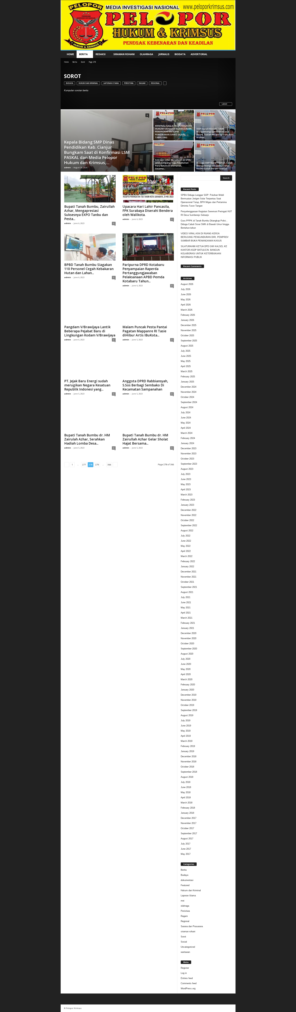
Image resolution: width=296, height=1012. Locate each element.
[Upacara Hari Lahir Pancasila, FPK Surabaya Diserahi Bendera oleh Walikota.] (148, 188)
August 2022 (187, 530)
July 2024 (185, 412)
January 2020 (187, 689)
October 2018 (187, 766)
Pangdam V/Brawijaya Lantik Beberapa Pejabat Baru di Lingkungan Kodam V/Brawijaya (89, 331)
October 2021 (187, 582)
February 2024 (188, 438)
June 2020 (186, 664)
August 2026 (187, 284)
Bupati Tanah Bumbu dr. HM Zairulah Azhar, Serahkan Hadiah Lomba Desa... (87, 439)
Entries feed (187, 978)
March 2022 (186, 556)
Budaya (69, 83)
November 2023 (188, 453)
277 (84, 464)
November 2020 (188, 638)
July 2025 (185, 351)
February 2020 (188, 684)
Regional (155, 83)
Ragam (142, 83)
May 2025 (185, 361)
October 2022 (187, 520)
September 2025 (189, 340)
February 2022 (188, 561)
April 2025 (186, 366)
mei (182, 900)
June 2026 (186, 294)
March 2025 (186, 371)
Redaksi (101, 54)
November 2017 (188, 823)
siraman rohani (188, 931)
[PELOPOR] (148, 25)
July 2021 (185, 597)
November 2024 (188, 392)
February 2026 (188, 315)
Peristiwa (128, 83)
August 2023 (187, 469)
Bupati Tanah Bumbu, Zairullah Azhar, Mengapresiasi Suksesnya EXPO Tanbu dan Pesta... (89, 212)
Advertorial (199, 54)
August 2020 (187, 653)
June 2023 (186, 479)
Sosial (184, 941)
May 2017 (185, 854)
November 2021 (188, 576)
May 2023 (185, 484)
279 (97, 464)
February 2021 (188, 623)
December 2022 (188, 510)
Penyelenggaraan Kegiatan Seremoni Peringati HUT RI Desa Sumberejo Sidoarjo (206, 213)
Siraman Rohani (124, 54)
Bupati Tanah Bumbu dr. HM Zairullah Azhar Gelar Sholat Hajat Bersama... (145, 439)
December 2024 (188, 387)
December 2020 (188, 633)
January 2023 (187, 505)
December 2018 (188, 756)
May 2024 (185, 422)
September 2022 (189, 525)
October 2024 (187, 397)
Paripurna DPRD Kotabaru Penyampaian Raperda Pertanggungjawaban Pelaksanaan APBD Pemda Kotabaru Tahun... (143, 272)
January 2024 (187, 443)
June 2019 (186, 725)
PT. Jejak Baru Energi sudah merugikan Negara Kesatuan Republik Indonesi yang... (87, 385)
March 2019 (186, 741)
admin (67, 167)
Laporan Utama (111, 83)
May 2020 (185, 669)
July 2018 (185, 782)
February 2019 (188, 746)
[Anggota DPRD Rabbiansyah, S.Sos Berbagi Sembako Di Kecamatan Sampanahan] (148, 363)
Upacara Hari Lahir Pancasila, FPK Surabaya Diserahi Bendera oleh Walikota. (147, 210)
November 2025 (188, 330)
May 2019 (185, 730)
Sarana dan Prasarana (192, 926)
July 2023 (185, 474)
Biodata (180, 54)
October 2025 (187, 335)
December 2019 (188, 695)
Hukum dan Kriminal (88, 83)
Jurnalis (163, 54)
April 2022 (186, 551)
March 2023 (186, 494)
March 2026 (186, 310)
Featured (185, 885)
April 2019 (186, 736)
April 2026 (186, 304)
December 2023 (188, 448)
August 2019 (187, 715)
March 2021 (186, 618)
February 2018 (188, 807)
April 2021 (186, 612)
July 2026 (185, 289)
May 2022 (185, 546)
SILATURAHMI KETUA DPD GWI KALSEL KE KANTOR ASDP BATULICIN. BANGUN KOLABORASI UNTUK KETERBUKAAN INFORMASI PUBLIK (204, 251)
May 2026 (185, 299)
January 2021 (187, 628)
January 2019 (187, 751)
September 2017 (189, 833)
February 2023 (188, 499)
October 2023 (187, 458)
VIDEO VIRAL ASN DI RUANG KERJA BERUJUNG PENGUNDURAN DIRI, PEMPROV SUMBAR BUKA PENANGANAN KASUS (205, 237)
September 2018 (189, 772)
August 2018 (187, 777)
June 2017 (186, 849)
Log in (184, 973)
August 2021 (187, 592)
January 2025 (187, 381)
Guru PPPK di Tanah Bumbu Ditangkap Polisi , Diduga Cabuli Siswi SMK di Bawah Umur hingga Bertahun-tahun (205, 224)
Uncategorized (188, 947)
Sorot (83, 62)
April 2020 (186, 674)
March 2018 (186, 802)
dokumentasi (187, 880)
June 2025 (186, 356)
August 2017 (187, 838)
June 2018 (186, 787)
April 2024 (186, 428)
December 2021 (188, 571)
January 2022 (187, 566)
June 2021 (186, 602)
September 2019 (189, 710)
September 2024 (189, 402)
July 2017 (185, 843)
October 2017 (187, 828)
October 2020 (187, 643)
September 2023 (189, 464)
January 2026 (187, 320)
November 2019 (188, 700)
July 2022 (185, 535)
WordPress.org (188, 988)
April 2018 (186, 797)
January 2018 (187, 813)
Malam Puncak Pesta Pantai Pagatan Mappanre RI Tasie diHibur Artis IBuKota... (144, 331)
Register (185, 968)
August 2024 (187, 407)
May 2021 (185, 607)
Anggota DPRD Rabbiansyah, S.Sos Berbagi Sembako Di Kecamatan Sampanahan (145, 385)
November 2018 (188, 761)
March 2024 (186, 433)
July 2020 (185, 659)
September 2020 (189, 648)
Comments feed (188, 983)
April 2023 (186, 489)
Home (70, 54)
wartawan (185, 952)
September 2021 (189, 587)
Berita (83, 54)
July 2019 (185, 720)
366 (109, 464)
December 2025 (188, 325)
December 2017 (188, 818)
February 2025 (188, 376)
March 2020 (186, 679)
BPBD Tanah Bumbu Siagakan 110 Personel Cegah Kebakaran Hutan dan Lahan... (89, 268)
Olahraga (146, 54)
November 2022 (188, 515)
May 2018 (185, 792)
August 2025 (187, 345)
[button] (230, 54)
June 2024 (186, 417)
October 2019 (187, 705)
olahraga (185, 906)
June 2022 (186, 541)
